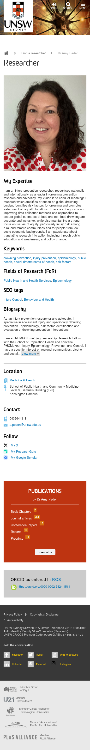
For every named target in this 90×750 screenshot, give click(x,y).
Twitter (39, 654)
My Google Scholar (24, 457)
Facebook (17, 654)
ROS (56, 579)
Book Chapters (23, 511)
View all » (45, 552)
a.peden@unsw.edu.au (25, 424)
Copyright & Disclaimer (45, 614)
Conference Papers (27, 525)
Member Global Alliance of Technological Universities (34, 710)
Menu (82, 8)
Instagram (66, 664)
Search (68, 8)
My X (14, 445)
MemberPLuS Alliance (47, 737)
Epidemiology (62, 280)
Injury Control (13, 299)
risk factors (64, 261)
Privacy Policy (13, 614)
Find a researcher (33, 53)
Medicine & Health (22, 380)
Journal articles (25, 518)
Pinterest (41, 664)
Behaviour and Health (39, 299)
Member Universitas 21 (24, 699)
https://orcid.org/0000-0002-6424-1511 (43, 586)
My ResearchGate (23, 451)
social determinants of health (34, 261)
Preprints (20, 538)
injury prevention (44, 258)
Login (53, 8)
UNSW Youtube (69, 654)
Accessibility (15, 620)
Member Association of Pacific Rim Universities (44, 723)
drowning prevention (17, 258)
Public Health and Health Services (27, 280)
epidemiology (67, 258)
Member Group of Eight (29, 688)
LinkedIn (17, 664)
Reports (19, 531)
